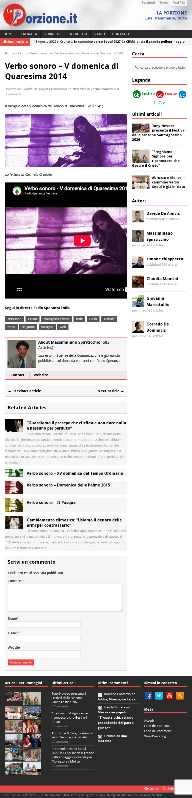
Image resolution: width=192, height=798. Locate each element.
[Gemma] (100, 736)
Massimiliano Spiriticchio (65, 89)
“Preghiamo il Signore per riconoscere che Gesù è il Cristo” (70, 717)
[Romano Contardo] (100, 694)
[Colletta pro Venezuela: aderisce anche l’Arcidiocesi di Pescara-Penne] (13, 744)
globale (109, 319)
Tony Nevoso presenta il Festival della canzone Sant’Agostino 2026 (69, 698)
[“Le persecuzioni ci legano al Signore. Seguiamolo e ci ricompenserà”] (13, 730)
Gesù (93, 319)
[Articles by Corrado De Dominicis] (138, 330)
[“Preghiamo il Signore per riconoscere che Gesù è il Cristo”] (141, 160)
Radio (22, 53)
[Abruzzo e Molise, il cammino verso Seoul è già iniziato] (141, 186)
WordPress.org (155, 736)
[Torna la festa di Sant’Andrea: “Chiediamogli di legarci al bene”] (32, 758)
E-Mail (12, 633)
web (63, 327)
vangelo (47, 327)
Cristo (32, 319)
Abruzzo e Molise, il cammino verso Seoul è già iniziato (169, 182)
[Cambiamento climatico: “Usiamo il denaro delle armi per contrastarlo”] (14, 526)
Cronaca (29, 34)
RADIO (99, 34)
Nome (12, 619)
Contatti (120, 34)
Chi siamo (151, 788)
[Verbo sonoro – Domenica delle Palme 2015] (14, 491)
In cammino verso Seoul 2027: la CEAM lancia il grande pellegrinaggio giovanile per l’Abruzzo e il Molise (73, 755)
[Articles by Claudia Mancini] (138, 285)
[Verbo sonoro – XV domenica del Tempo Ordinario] (14, 474)
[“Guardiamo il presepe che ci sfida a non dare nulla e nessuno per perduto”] (14, 429)
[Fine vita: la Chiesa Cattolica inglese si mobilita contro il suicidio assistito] (32, 744)
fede (79, 319)
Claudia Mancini (162, 278)
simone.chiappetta (164, 259)
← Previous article (24, 391)
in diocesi (77, 34)
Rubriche (52, 34)
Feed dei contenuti (157, 726)
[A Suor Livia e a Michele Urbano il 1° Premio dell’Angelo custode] (32, 772)
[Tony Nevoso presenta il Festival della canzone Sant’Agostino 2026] (141, 130)
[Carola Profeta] (100, 707)
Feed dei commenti (158, 731)
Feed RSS (179, 2)
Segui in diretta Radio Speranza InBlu (37, 308)
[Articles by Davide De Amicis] (138, 219)
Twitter (164, 2)
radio (11, 327)
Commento (16, 581)
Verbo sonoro (101, 89)
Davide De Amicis (163, 213)
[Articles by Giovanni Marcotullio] (138, 304)
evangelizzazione (57, 319)
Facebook (149, 2)
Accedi (149, 720)
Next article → (111, 391)
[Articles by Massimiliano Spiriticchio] (138, 239)
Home (9, 34)
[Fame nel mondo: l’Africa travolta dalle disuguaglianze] (13, 772)
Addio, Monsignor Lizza (117, 699)
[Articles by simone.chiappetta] (138, 265)
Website (41, 375)
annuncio (15, 319)
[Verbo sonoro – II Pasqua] (14, 509)
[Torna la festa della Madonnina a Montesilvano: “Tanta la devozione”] (13, 758)
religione (28, 327)
